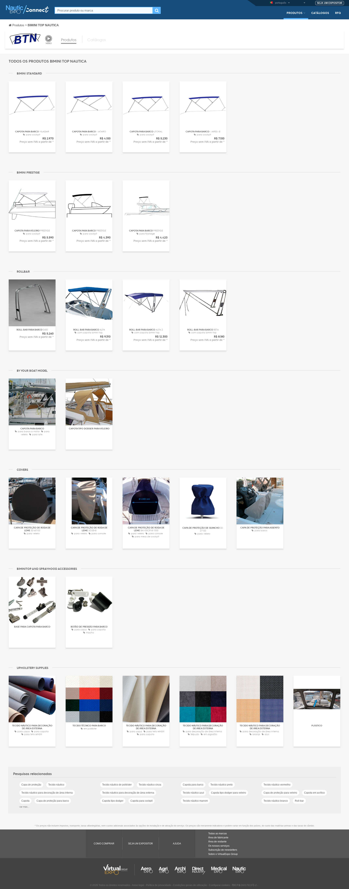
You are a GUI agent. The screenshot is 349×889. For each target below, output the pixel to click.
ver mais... (24, 806)
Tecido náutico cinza (150, 784)
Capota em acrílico (314, 792)
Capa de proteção (31, 784)
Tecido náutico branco (276, 800)
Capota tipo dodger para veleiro (228, 792)
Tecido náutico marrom (195, 800)
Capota (25, 800)
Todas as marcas (217, 833)
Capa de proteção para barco (53, 800)
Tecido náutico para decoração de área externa (128, 792)
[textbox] (104, 10)
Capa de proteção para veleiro (280, 792)
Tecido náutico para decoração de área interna (47, 792)
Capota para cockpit (141, 800)
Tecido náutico (56, 784)
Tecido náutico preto (221, 784)
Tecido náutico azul (193, 792)
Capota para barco (193, 784)
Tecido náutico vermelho (277, 784)
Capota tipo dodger (112, 800)
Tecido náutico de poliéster (117, 784)
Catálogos (320, 13)
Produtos (294, 13)
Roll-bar (299, 800)
